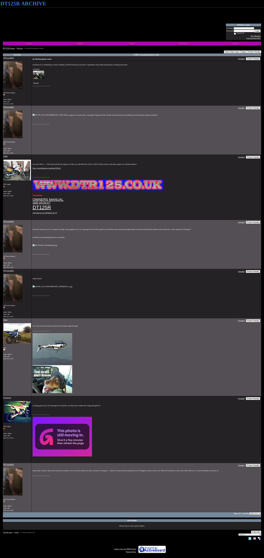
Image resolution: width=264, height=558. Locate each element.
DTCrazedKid (8, 58)
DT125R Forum (9, 48)
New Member (256, 36)
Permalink (241, 59)
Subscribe (256, 532)
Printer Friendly (254, 52)
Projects (20, 48)
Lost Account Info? (253, 38)
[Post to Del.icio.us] (259, 538)
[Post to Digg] (254, 538)
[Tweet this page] (250, 538)
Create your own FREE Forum (125, 549)
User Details (183, 43)
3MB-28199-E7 (42, 203)
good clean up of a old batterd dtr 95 (45, 213)
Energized (7, 398)
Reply (243, 52)
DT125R (42, 207)
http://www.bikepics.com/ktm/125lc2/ (47, 168)
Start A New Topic (232, 52)
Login (257, 31)
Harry (5, 320)
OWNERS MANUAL (48, 199)
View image (36, 83)
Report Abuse (131, 552)
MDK (5, 156)
